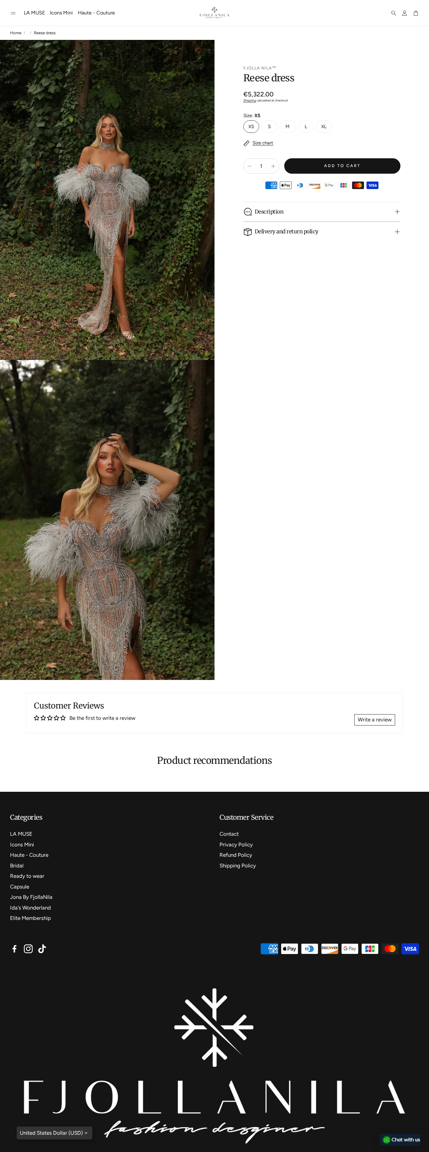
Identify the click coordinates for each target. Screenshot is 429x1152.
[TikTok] (42, 948)
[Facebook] (14, 948)
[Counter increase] (273, 166)
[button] (13, 13)
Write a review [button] (375, 719)
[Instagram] (28, 948)
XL (324, 126)
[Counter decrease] (249, 166)
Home (15, 32)
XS (251, 126)
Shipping (249, 100)
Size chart (263, 143)
